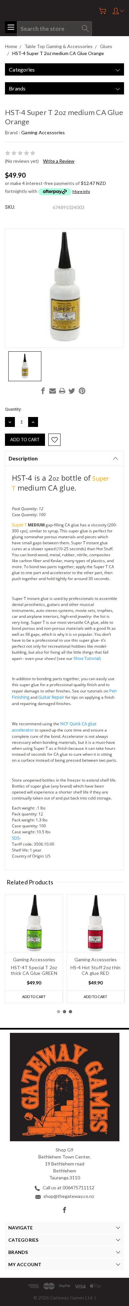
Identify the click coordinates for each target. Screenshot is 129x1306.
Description (23, 458)
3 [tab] (70, 1011)
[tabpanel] (34, 948)
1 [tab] (58, 1011)
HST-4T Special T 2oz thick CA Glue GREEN (34, 970)
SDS (16, 838)
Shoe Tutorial (86, 658)
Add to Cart (34, 996)
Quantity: (13, 409)
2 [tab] (64, 1011)
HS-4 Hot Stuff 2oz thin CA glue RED (95, 970)
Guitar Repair (51, 697)
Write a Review (58, 161)
